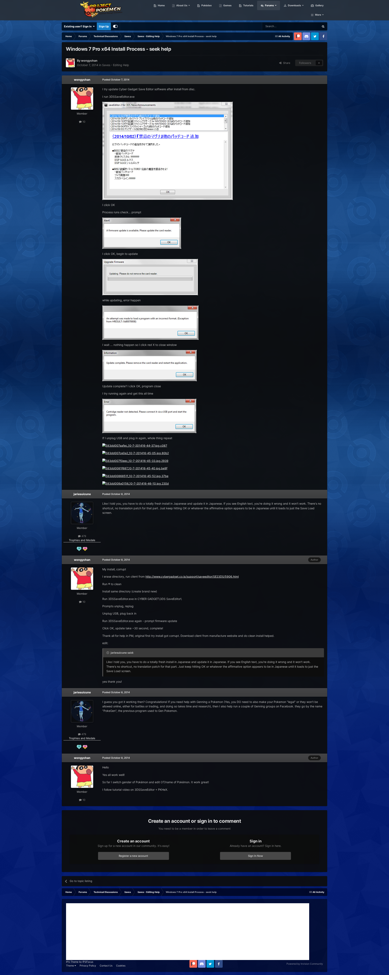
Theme (70, 965)
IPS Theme (72, 961)
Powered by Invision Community (304, 963)
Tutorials (248, 5)
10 (83, 121)
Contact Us (106, 965)
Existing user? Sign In (78, 26)
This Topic (308, 26)
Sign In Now (255, 855)
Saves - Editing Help (115, 65)
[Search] (323, 26)
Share (285, 62)
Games (227, 5)
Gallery (319, 5)
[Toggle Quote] (108, 652)
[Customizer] (115, 26)
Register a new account (133, 855)
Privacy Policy (88, 965)
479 (83, 536)
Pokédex (206, 5)
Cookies (120, 965)
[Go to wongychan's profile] (70, 62)
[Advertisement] (187, 931)
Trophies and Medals (82, 540)
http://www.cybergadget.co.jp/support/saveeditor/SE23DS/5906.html (192, 576)
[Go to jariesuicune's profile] (82, 513)
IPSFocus (87, 961)
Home (161, 5)
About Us (181, 5)
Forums (269, 5)
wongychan (82, 79)
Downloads (294, 5)
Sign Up (104, 26)
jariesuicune (82, 494)
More (318, 14)
